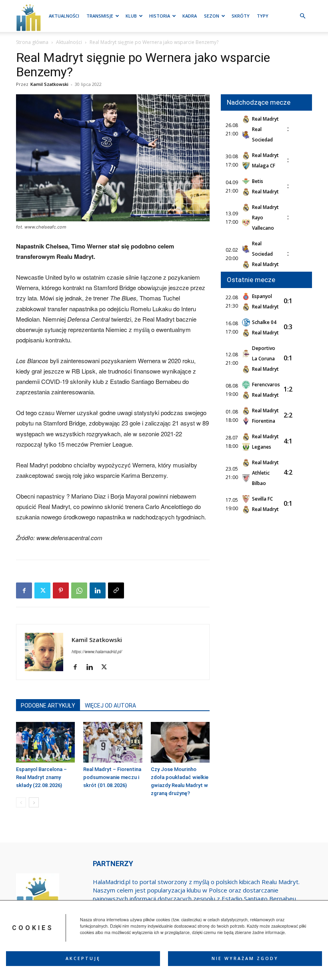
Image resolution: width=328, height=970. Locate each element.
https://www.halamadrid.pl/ (97, 651)
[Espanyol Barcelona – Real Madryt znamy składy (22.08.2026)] (45, 742)
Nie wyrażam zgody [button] (245, 958)
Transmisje (99, 16)
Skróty (241, 16)
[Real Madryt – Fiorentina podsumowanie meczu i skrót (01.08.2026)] (112, 742)
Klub (131, 16)
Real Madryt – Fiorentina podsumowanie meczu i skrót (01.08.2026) (112, 777)
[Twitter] (42, 590)
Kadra (189, 16)
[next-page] (34, 802)
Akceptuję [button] (83, 958)
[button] (302, 16)
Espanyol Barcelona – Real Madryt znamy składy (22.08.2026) (41, 777)
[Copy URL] (116, 590)
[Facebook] (24, 590)
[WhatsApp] (79, 590)
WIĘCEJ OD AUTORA (110, 705)
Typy (262, 16)
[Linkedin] (98, 590)
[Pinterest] (61, 590)
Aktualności (64, 16)
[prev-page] (21, 802)
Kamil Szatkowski (49, 84)
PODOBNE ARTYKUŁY (48, 705)
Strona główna (32, 42)
